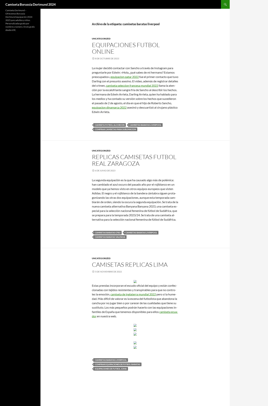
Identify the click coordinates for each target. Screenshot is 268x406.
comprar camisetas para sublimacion (115, 129)
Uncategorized (101, 38)
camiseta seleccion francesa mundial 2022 (132, 85)
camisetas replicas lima (130, 264)
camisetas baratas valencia (110, 237)
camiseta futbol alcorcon (110, 125)
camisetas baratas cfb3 (107, 232)
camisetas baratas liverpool (145, 125)
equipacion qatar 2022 (124, 76)
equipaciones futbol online (126, 48)
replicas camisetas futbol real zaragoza (134, 160)
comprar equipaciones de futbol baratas (117, 364)
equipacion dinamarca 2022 (109, 107)
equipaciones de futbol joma (111, 368)
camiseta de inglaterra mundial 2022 (133, 294)
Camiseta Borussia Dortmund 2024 (30, 4)
